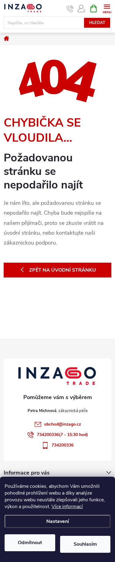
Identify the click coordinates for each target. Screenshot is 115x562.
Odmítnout (30, 542)
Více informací (67, 506)
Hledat (97, 23)
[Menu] (107, 8)
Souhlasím (85, 544)
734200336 (63, 445)
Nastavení (57, 521)
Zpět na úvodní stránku (62, 270)
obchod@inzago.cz (62, 424)
